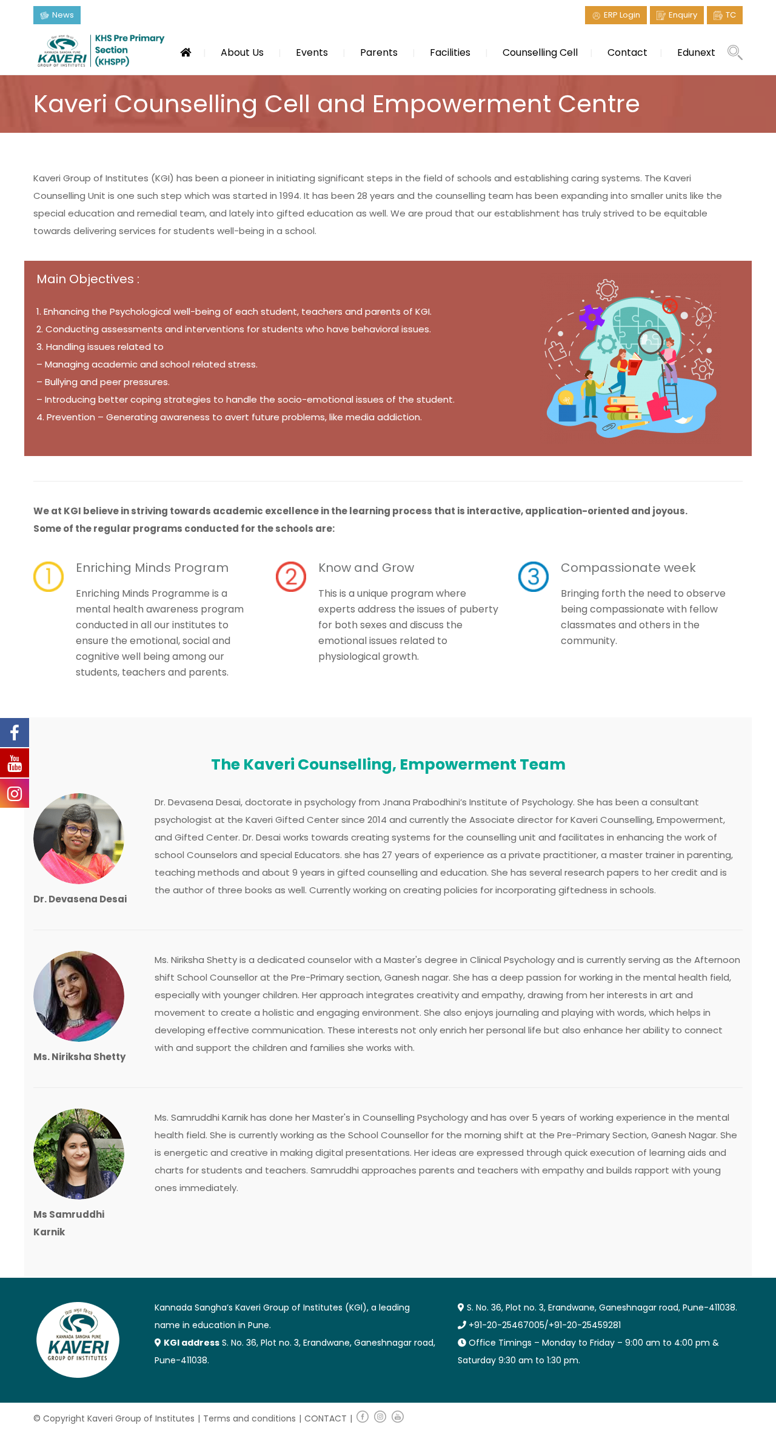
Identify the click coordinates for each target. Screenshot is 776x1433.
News (63, 15)
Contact (627, 52)
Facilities (450, 52)
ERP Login (622, 15)
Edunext (696, 52)
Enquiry (683, 15)
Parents (379, 52)
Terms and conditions (249, 1418)
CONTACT (325, 1418)
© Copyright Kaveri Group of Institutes (114, 1418)
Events (312, 52)
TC (731, 15)
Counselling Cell (540, 52)
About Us (242, 52)
